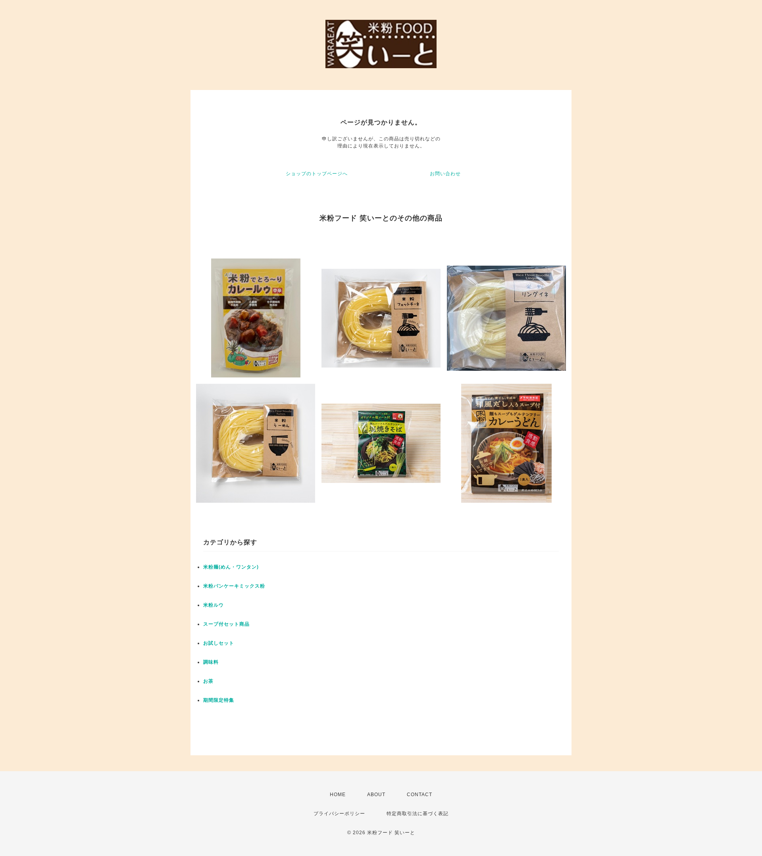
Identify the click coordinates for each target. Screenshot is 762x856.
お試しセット (218, 643)
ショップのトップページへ (317, 173)
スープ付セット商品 (226, 624)
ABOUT (376, 794)
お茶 (208, 681)
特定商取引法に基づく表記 (417, 813)
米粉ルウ (213, 605)
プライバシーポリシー (339, 813)
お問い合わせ (445, 173)
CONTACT (419, 794)
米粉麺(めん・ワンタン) (231, 567)
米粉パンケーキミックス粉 (234, 586)
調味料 (211, 662)
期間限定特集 (218, 700)
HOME (338, 794)
